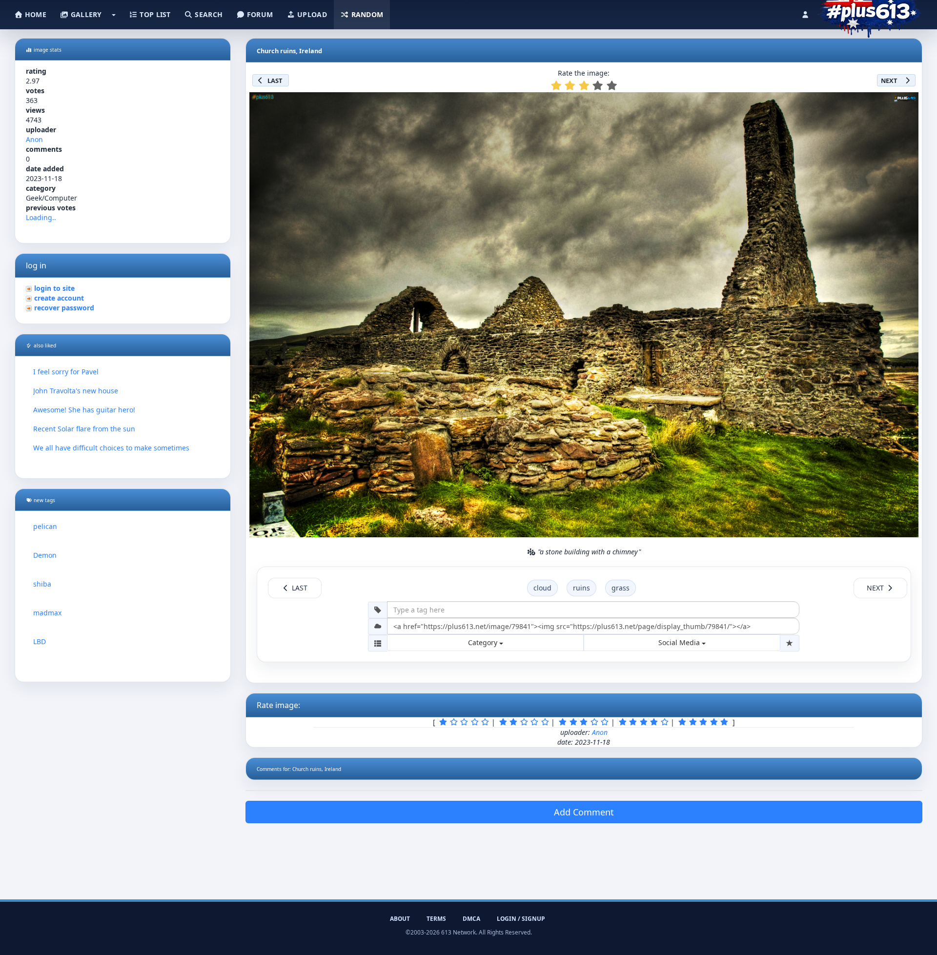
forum (259, 14)
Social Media (680, 642)
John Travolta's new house (75, 390)
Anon (34, 139)
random (366, 14)
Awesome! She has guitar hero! (84, 409)
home (34, 14)
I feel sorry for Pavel (66, 371)
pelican (45, 526)
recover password (64, 307)
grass (620, 587)
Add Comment (584, 812)
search (208, 14)
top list (154, 14)
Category (483, 642)
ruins (581, 587)
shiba (42, 584)
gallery (85, 14)
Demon (45, 555)
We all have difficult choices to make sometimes (111, 447)
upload (311, 14)
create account (59, 298)
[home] (869, 12)
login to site (54, 288)
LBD (39, 641)
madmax (47, 612)
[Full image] (906, 102)
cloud (542, 587)
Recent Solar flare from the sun (84, 428)
